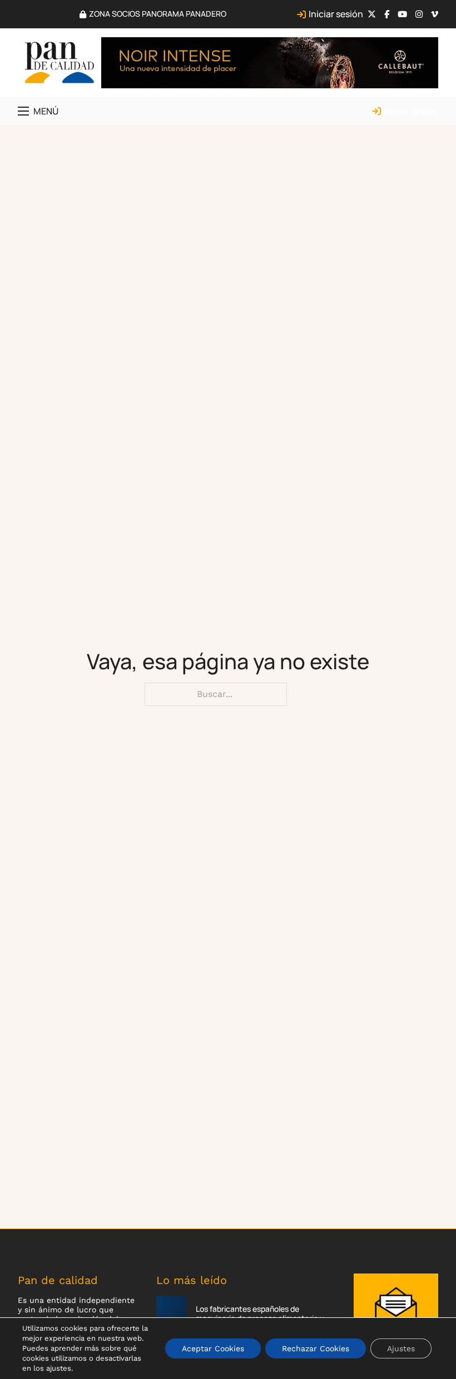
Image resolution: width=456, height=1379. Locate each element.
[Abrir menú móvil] (23, 111)
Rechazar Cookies (315, 1348)
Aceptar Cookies (213, 1348)
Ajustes (401, 1348)
